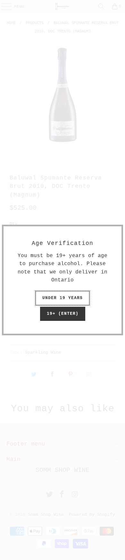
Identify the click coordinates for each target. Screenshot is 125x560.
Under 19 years (62, 298)
